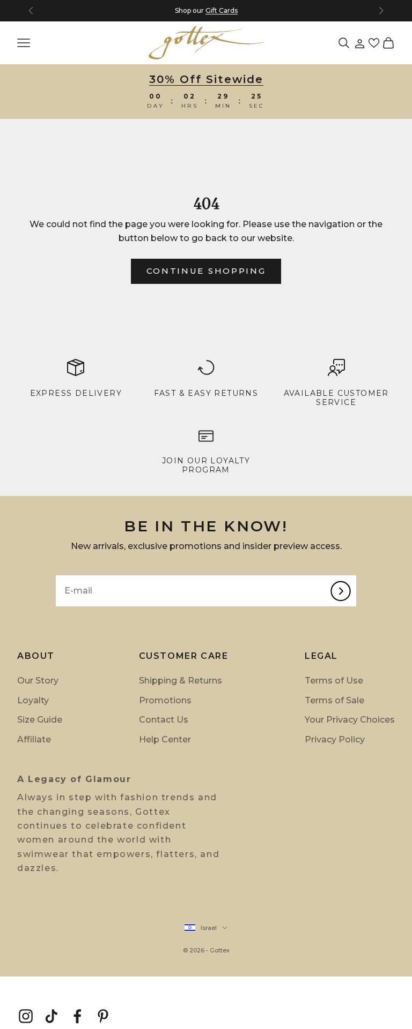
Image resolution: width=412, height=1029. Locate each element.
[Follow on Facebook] (77, 1016)
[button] (374, 42)
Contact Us (163, 720)
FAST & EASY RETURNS (206, 393)
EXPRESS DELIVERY (76, 393)
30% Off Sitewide (206, 79)
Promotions (165, 700)
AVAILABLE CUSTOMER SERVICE (336, 397)
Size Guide (39, 720)
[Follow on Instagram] (25, 1016)
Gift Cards (221, 10)
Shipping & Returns (180, 680)
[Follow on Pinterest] (103, 1016)
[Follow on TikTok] (51, 1016)
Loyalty (33, 700)
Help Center (165, 739)
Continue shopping (206, 271)
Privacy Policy (335, 739)
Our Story (37, 680)
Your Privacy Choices (350, 720)
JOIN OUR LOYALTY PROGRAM (206, 465)
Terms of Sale (334, 700)
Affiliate (34, 739)
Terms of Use (334, 680)
